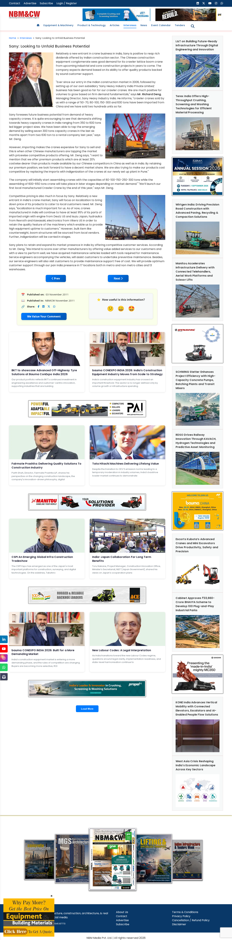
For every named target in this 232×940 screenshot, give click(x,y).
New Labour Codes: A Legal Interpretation (121, 650)
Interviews (129, 25)
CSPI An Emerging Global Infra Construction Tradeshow (42, 559)
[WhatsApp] (4, 667)
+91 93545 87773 (56, 923)
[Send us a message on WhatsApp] (222, 3)
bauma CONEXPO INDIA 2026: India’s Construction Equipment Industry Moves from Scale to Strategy (127, 372)
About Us (122, 912)
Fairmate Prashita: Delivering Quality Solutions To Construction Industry (46, 465)
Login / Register (66, 3)
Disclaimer (179, 924)
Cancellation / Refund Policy (191, 920)
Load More (87, 708)
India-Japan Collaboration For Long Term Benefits (121, 559)
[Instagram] (4, 658)
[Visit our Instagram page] (216, 3)
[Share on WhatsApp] (54, 306)
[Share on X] (49, 306)
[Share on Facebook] (38, 306)
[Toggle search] (192, 26)
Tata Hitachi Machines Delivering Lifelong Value (125, 464)
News (143, 25)
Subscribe (46, 3)
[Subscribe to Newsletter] (4, 677)
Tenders (180, 25)
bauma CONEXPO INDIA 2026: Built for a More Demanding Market (43, 652)
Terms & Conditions (185, 912)
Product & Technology (91, 25)
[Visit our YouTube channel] (209, 3)
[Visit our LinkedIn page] (198, 3)
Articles (114, 25)
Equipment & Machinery (58, 25)
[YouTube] (4, 649)
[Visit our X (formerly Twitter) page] (203, 3)
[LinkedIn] (4, 639)
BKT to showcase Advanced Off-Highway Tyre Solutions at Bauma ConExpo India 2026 (44, 372)
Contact (14, 3)
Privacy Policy (181, 916)
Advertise (30, 3)
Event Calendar (161, 25)
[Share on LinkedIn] (43, 306)
